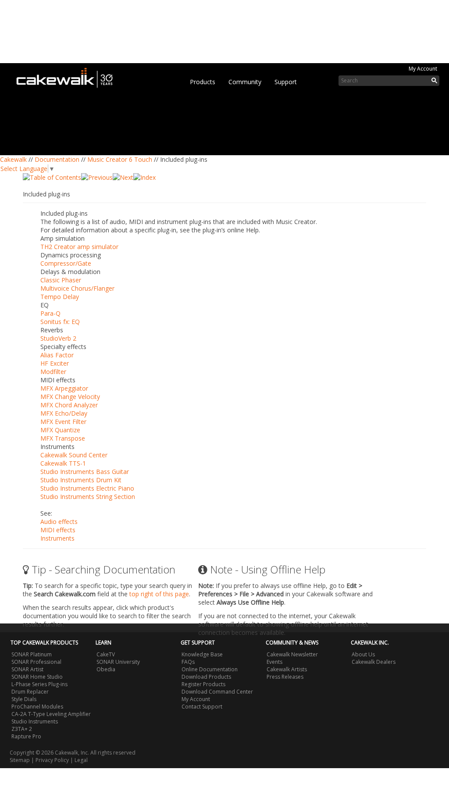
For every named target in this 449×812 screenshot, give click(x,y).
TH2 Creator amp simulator (79, 246)
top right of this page (159, 594)
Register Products (203, 684)
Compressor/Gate (65, 263)
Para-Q (50, 313)
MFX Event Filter (63, 421)
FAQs (188, 662)
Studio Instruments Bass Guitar (84, 471)
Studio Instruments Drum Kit (80, 480)
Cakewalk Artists (287, 669)
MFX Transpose (62, 438)
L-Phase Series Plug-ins (39, 684)
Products (202, 82)
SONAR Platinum (31, 654)
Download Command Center (217, 691)
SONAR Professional (36, 662)
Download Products (206, 676)
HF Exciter (54, 363)
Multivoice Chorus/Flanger (77, 288)
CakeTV (105, 654)
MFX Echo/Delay (63, 413)
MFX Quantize (60, 430)
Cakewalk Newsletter (292, 654)
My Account (423, 68)
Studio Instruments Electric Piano (87, 488)
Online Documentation (210, 669)
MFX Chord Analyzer (69, 405)
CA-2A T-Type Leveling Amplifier (51, 714)
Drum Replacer (30, 691)
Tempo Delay (59, 296)
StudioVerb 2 (58, 338)
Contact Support (202, 706)
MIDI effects (57, 530)
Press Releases (285, 676)
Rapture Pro (26, 736)
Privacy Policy (52, 760)
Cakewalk (13, 159)
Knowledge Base (202, 654)
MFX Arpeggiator (64, 388)
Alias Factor (57, 355)
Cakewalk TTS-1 (63, 463)
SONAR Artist (27, 669)
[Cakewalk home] (69, 76)
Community (244, 82)
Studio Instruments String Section (87, 496)
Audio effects (59, 521)
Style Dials (23, 699)
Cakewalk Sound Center (73, 455)
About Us (363, 654)
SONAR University (118, 662)
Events (274, 662)
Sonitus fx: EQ (60, 321)
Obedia (105, 669)
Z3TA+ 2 (21, 729)
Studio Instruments (34, 721)
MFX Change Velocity (70, 396)
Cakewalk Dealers (374, 662)
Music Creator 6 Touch (119, 159)
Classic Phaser (60, 280)
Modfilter (53, 371)
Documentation (57, 159)
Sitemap (20, 760)
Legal (81, 760)
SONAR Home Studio (37, 676)
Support (285, 82)
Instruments (57, 538)
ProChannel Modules (37, 706)
